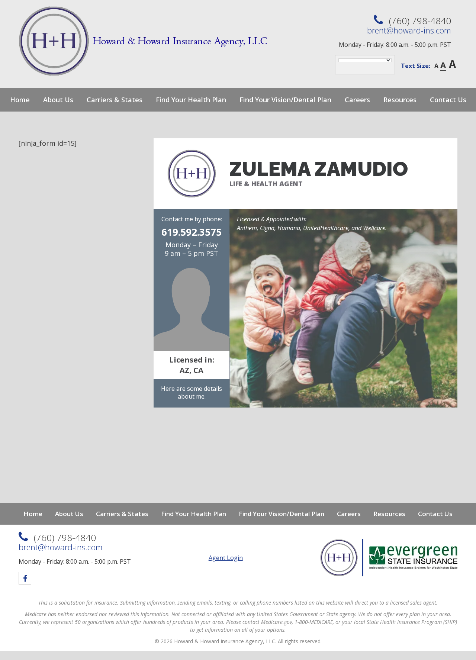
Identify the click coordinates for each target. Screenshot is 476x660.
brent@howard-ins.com (409, 30)
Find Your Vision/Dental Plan (285, 99)
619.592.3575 (191, 232)
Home (20, 99)
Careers (357, 99)
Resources (399, 99)
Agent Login (226, 558)
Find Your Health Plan (191, 99)
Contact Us (448, 99)
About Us (58, 99)
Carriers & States (114, 99)
